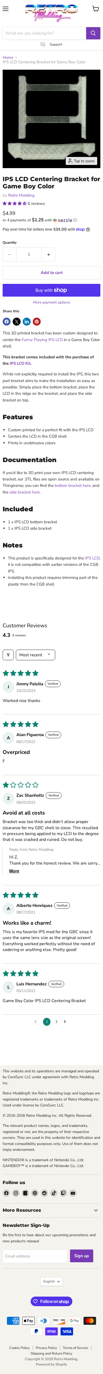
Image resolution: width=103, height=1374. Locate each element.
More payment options (51, 302)
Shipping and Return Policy (51, 1353)
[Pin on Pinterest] (37, 322)
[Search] (93, 33)
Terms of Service (75, 1348)
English (49, 1281)
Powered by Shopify (51, 1364)
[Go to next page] (66, 1022)
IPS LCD (92, 558)
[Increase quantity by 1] (48, 254)
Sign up (81, 1256)
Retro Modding (21, 195)
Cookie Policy (19, 1348)
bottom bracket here (73, 485)
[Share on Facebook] (7, 322)
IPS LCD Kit (20, 363)
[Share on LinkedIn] (27, 322)
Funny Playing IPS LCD (42, 339)
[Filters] (8, 655)
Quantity (10, 243)
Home (8, 57)
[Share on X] (17, 322)
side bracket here (25, 492)
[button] (15, 203)
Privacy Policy (46, 1348)
